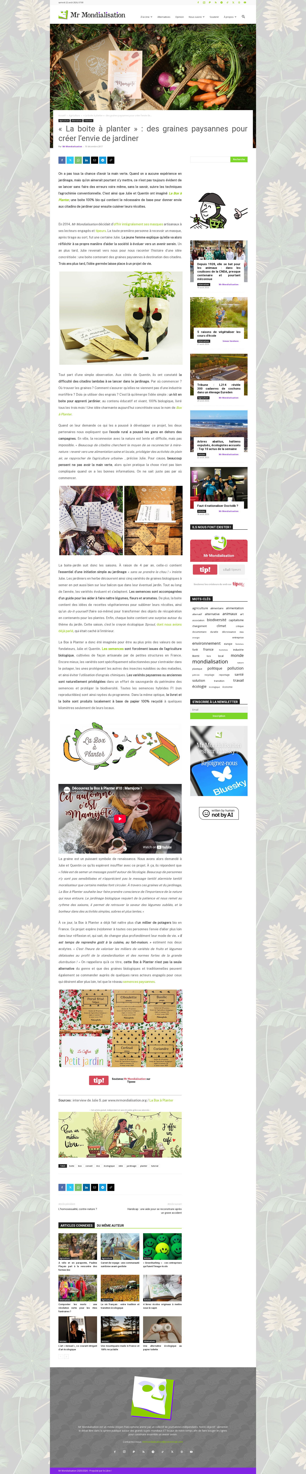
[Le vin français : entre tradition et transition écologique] (120, 1288)
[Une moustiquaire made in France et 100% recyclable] (120, 1329)
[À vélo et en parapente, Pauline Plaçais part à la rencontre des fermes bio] (77, 1246)
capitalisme (236, 620)
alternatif (197, 614)
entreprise (238, 637)
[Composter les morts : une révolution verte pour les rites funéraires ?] (77, 1288)
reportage (224, 674)
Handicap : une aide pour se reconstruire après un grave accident (155, 1210)
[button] (243, 17)
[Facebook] (198, 2)
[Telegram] (221, 2)
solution (198, 680)
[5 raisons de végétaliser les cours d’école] (219, 318)
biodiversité (216, 620)
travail (238, 680)
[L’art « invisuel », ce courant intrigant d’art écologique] (77, 1329)
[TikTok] (227, 2)
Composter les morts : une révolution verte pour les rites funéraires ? (77, 1308)
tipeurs (101, 231)
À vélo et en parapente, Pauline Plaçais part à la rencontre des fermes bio (77, 1266)
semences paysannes (139, 982)
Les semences (113, 649)
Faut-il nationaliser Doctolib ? (217, 505)
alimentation (235, 608)
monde (237, 655)
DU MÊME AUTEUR (110, 1225)
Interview (88, 120)
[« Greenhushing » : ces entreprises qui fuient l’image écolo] (162, 1246)
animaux (229, 614)
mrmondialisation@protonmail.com (162, 1441)
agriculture (200, 608)
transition (219, 680)
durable (214, 631)
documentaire (199, 631)
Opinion (179, 16)
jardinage (131, 1165)
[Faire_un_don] (120, 1135)
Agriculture (74, 115)
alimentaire (216, 608)
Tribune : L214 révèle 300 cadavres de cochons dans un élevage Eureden (218, 388)
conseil (89, 1165)
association (198, 620)
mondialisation (210, 661)
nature (240, 662)
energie (196, 637)
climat (221, 626)
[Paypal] (209, 2)
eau (242, 631)
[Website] (239, 2)
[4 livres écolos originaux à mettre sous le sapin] (162, 1288)
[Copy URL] (110, 160)
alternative (212, 614)
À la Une (145, 16)
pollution (235, 668)
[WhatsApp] (78, 160)
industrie (238, 649)
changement (199, 626)
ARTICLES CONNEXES (77, 1225)
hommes (223, 649)
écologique (109, 1165)
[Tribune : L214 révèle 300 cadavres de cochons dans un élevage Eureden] (219, 374)
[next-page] (66, 1356)
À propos (229, 16)
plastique (197, 668)
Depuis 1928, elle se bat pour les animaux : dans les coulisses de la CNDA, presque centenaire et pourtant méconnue (218, 271)
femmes (240, 644)
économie (227, 686)
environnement (206, 643)
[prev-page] (60, 1356)
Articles (147, 1258)
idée (121, 1165)
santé (239, 674)
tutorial (154, 1165)
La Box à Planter (161, 1100)
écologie (199, 686)
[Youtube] (245, 2)
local (220, 656)
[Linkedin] (86, 160)
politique (214, 668)
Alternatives (163, 16)
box (80, 1165)
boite (71, 1165)
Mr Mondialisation (72, 146)
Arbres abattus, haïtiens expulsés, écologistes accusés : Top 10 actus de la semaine (218, 445)
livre (209, 656)
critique (240, 626)
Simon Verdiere (231, 341)
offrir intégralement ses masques (138, 224)
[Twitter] (233, 2)
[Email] (94, 160)
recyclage (209, 674)
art (242, 614)
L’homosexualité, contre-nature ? (77, 1209)
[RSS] (215, 2)
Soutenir (214, 16)
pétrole (196, 675)
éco (98, 1165)
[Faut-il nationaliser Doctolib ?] (219, 488)
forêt (195, 649)
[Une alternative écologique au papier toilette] (162, 1329)
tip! (99, 1080)
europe (228, 643)
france (208, 649)
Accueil (62, 115)
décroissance (229, 631)
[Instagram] (204, 2)
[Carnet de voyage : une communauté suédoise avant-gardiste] (120, 1246)
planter (143, 1165)
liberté (195, 656)
